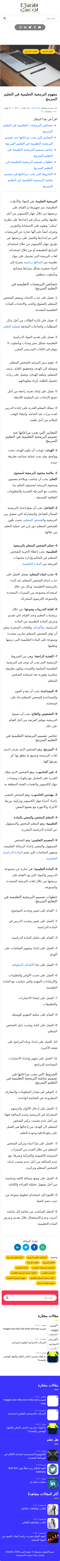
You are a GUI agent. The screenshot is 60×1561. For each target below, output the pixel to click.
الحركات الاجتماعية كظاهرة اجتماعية (29, 1342)
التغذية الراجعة (32, 1263)
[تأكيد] (4, 18)
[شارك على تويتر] (25, 1247)
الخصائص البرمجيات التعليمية (43, 1268)
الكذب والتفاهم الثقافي (34, 1522)
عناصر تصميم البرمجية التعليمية (42, 1278)
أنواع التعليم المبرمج (15, 1257)
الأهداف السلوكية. (23, 964)
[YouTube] (39, 27)
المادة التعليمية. (32, 563)
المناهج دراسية (33, 262)
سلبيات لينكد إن (38, 1482)
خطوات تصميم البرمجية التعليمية (24, 1273)
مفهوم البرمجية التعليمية (16, 1278)
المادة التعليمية (21, 1268)
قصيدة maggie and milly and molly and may (24, 1329)
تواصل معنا (38, 1555)
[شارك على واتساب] (42, 1247)
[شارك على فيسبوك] (34, 1247)
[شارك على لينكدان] (17, 1247)
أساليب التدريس (31, 51)
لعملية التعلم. (11, 326)
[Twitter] (30, 27)
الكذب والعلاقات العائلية (33, 1508)
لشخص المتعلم (33, 520)
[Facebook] (34, 27)
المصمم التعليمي (47, 1273)
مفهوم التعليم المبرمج (46, 1283)
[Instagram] (20, 27)
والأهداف (38, 627)
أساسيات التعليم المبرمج (37, 1257)
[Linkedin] (25, 27)
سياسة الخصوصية (24, 1555)
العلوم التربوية (47, 51)
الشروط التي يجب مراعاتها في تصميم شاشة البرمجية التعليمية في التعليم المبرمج (28, 180)
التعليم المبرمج (48, 1263)
